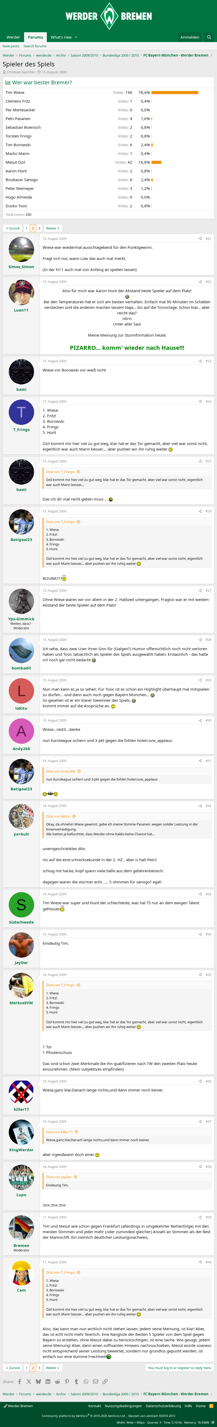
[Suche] (209, 37)
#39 (208, 1217)
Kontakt (94, 1405)
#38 (208, 1166)
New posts (11, 46)
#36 (208, 1081)
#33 (208, 894)
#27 (208, 590)
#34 (208, 934)
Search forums (35, 46)
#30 (208, 720)
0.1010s (177, 1422)
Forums (35, 37)
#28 (208, 639)
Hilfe (188, 1405)
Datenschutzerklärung (163, 1405)
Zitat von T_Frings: (60, 471)
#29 (208, 680)
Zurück (14, 228)
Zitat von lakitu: (58, 816)
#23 (208, 361)
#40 (208, 1262)
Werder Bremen (20, 1405)
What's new (61, 37)
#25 (208, 461)
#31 (208, 761)
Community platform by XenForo (84, 1416)
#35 (208, 974)
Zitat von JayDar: (59, 1176)
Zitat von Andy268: (60, 771)
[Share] (200, 239)
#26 (208, 511)
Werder (13, 37)
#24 (208, 401)
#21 (208, 238)
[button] (76, 37)
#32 (208, 806)
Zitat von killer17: (59, 1132)
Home (201, 1405)
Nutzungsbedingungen (123, 1405)
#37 (208, 1121)
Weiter (51, 228)
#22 (208, 281)
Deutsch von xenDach (151, 1416)
